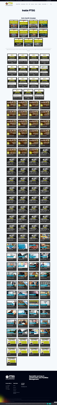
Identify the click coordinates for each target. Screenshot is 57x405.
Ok (47, 403)
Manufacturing (13, 27)
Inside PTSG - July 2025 (17, 97)
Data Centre (43, 36)
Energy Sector (23, 27)
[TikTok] (9, 387)
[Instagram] (9, 389)
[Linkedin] (9, 386)
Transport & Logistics (43, 27)
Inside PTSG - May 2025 (39, 97)
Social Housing (33, 27)
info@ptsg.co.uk (24, 386)
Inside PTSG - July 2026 (23, 61)
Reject (50, 403)
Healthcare (14, 36)
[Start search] (50, 4)
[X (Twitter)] (9, 385)
